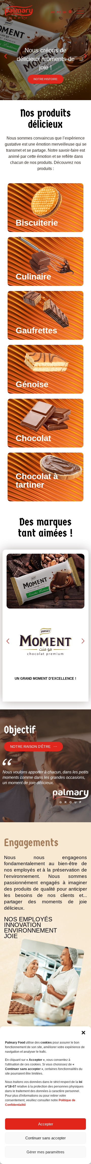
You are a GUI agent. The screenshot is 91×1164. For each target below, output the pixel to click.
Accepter (45, 1124)
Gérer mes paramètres (45, 1152)
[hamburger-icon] (80, 12)
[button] (83, 1032)
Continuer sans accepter (45, 1138)
